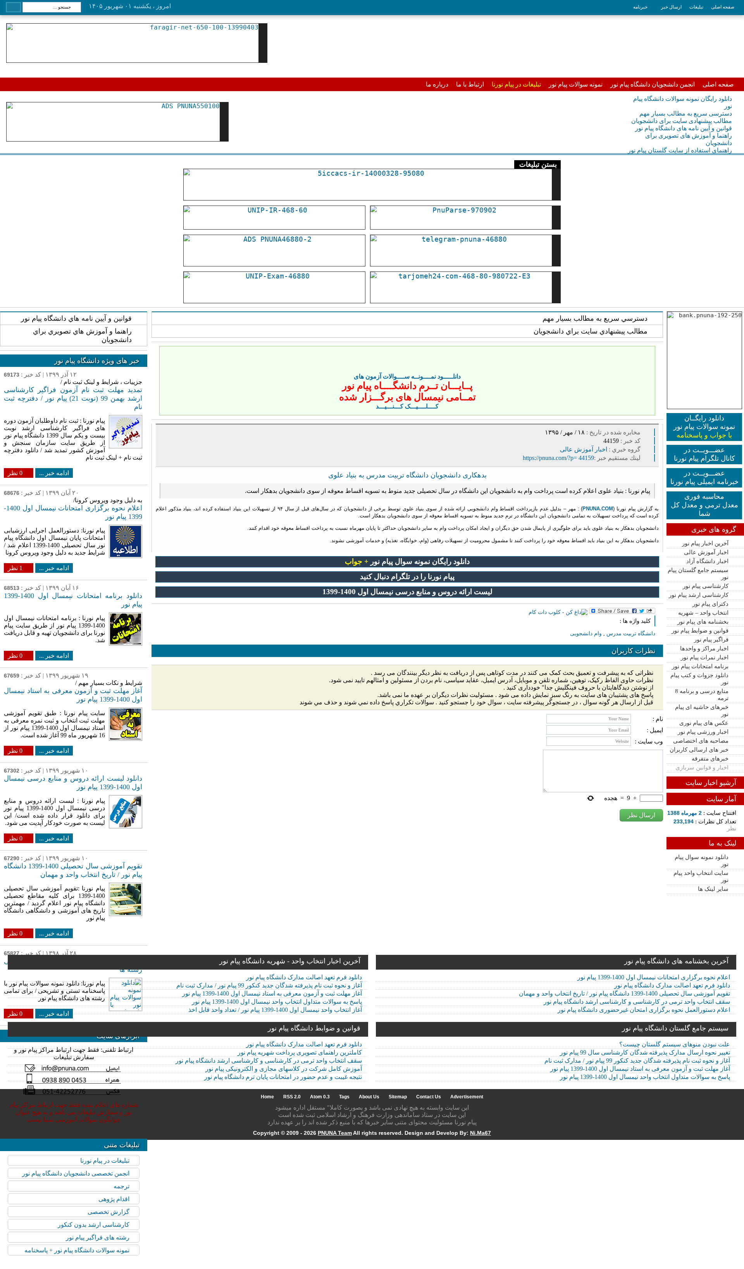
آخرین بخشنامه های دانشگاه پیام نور (676, 961)
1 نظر (15, 568)
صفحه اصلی (722, 7)
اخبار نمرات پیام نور (704, 657)
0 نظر (15, 473)
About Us (369, 1097)
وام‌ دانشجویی (586, 633)
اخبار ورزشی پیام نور (703, 732)
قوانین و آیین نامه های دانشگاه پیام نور (683, 128)
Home (267, 1097)
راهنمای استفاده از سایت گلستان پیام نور (680, 150)
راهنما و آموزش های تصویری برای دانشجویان (688, 139)
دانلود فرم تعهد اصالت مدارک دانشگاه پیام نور (304, 977)
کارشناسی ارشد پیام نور (698, 595)
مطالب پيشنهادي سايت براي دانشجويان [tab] (591, 331)
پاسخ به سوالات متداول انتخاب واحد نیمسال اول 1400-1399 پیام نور (277, 1001)
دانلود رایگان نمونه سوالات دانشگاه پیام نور (682, 102)
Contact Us (428, 1097)
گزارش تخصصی (108, 1211)
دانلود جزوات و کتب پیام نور (699, 678)
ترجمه (121, 1186)
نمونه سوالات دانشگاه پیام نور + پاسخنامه (76, 1250)
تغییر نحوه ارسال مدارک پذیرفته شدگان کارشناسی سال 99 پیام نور (645, 1052)
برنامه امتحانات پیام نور (700, 666)
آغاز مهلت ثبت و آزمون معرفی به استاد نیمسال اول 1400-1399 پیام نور (272, 993)
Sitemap (398, 1097)
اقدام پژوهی (113, 1199)
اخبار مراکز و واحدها (704, 648)
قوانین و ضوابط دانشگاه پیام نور (314, 1028)
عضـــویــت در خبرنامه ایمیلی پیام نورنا (704, 477)
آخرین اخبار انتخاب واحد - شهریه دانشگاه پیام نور (289, 961)
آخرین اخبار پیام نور (705, 543)
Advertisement (466, 1097)
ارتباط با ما (470, 84)
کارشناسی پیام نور (705, 586)
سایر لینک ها (713, 889)
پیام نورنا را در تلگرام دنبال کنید (407, 576)
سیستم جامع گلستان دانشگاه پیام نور (675, 1028)
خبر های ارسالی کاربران (699, 750)
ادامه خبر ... (54, 473)
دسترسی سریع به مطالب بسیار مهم (685, 113)
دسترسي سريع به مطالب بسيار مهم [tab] (595, 318)
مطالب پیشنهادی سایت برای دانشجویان (681, 121)
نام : (658, 719)
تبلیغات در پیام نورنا (516, 84)
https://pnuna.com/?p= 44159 (558, 458)
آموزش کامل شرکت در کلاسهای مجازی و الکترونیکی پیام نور (283, 1068)
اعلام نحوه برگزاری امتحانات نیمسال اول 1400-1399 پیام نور (653, 977)
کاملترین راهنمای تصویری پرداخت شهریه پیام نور (300, 1052)
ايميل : (655, 730)
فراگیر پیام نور (711, 639)
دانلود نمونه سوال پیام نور (701, 860)
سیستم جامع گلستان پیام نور (698, 573)
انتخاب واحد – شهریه (703, 613)
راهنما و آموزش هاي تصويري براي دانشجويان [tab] (82, 335)
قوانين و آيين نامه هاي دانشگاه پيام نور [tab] (76, 318)
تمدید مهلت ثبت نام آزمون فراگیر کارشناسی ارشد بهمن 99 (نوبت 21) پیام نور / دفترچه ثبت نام (73, 398)
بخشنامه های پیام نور (702, 622)
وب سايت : (649, 741)
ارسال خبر (671, 7)
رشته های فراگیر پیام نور (97, 1237)
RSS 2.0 (292, 1097)
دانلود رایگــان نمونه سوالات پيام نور (704, 426)
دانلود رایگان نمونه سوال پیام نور (407, 561)
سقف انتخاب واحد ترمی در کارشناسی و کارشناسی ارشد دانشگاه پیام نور (637, 1001)
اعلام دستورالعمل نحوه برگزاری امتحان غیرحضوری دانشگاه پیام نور (644, 1009)
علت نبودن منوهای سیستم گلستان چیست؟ (674, 1044)
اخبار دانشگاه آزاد (707, 561)
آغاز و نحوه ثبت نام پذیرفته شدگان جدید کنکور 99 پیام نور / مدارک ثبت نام (269, 985)
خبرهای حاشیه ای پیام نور (701, 710)
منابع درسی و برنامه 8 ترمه (701, 694)
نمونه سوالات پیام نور (576, 84)
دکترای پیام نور (710, 604)
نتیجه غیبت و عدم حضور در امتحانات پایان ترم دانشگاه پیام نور (283, 1077)
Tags (344, 1097)
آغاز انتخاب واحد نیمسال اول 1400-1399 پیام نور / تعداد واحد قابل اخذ (275, 1009)
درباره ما (437, 84)
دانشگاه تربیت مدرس (630, 633)
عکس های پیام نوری (703, 723)
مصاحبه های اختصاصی (700, 741)
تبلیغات (696, 7)
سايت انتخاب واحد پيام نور (700, 876)
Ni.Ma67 (480, 1133)
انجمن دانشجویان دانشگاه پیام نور (652, 84)
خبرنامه (640, 7)
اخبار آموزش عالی (706, 552)
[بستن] (648, 353)
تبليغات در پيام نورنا (104, 1160)
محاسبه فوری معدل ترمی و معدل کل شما (704, 505)
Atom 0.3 (320, 1097)
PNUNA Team (335, 1133)
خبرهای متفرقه (710, 759)
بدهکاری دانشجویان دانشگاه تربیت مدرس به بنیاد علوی (407, 475)
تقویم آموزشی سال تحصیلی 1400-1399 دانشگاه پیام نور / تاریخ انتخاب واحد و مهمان (624, 993)
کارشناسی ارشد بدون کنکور (93, 1224)
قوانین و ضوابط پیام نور (700, 631)
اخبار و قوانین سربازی (701, 767)
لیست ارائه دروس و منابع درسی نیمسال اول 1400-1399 (407, 592)
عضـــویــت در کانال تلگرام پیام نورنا (704, 454)
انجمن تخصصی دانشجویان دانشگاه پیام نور (75, 1173)
